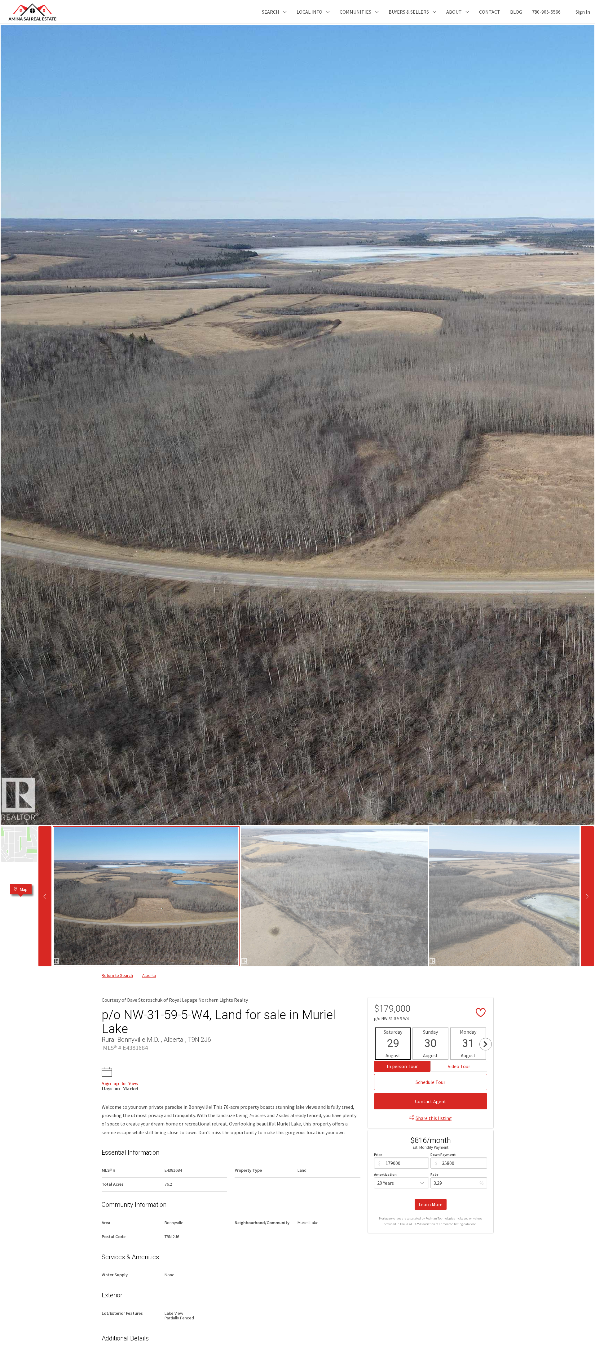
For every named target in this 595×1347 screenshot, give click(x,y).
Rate (434, 1174)
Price (378, 1154)
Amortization (385, 1174)
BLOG (516, 12)
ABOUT (454, 12)
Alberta (149, 975)
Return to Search (117, 975)
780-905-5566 (546, 12)
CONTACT (489, 12)
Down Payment (443, 1154)
